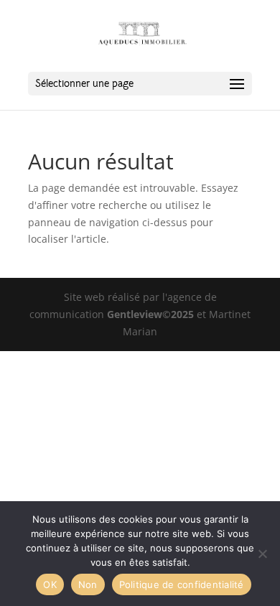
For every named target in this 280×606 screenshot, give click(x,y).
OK (50, 584)
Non (88, 584)
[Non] (262, 553)
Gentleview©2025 (150, 314)
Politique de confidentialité (181, 584)
